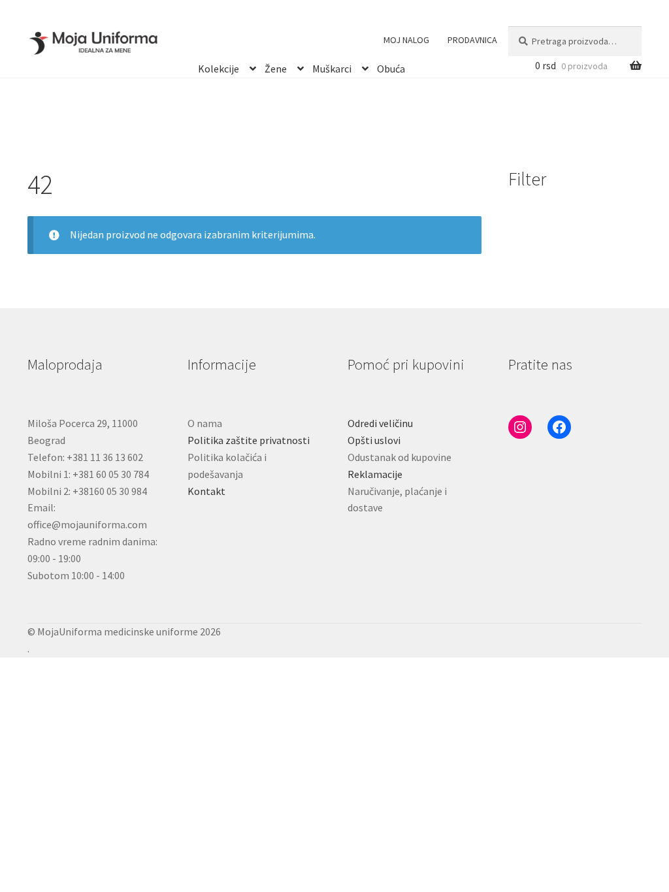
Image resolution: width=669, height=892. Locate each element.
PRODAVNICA (472, 40)
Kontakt (206, 491)
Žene (276, 66)
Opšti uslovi (374, 440)
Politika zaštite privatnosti (249, 440)
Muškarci (331, 66)
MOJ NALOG (406, 40)
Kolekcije (218, 66)
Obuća (391, 66)
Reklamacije (375, 474)
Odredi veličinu (380, 423)
